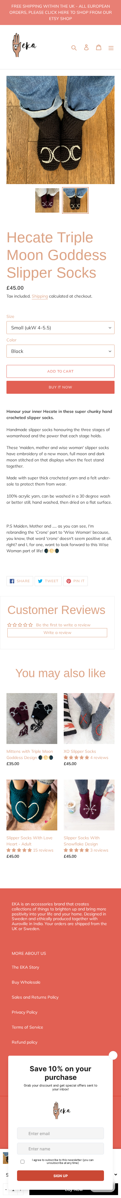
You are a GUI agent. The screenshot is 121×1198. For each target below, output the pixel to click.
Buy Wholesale (26, 982)
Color (11, 340)
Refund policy (24, 1042)
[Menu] (111, 47)
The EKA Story (25, 967)
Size (10, 316)
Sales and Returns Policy (35, 997)
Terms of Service (27, 1027)
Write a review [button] (57, 632)
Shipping (40, 296)
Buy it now (61, 387)
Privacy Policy (24, 1012)
